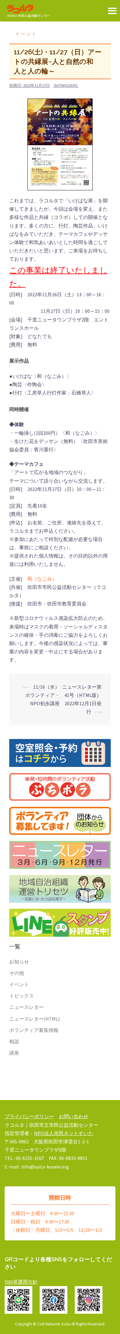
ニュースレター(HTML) (34, 1019)
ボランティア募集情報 (33, 1030)
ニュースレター (26, 1007)
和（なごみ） (42, 579)
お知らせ (19, 962)
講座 (14, 1053)
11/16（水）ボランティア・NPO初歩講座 (42, 695)
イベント (26, 34)
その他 (16, 973)
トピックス (21, 996)
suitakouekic (66, 85)
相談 (14, 1041)
